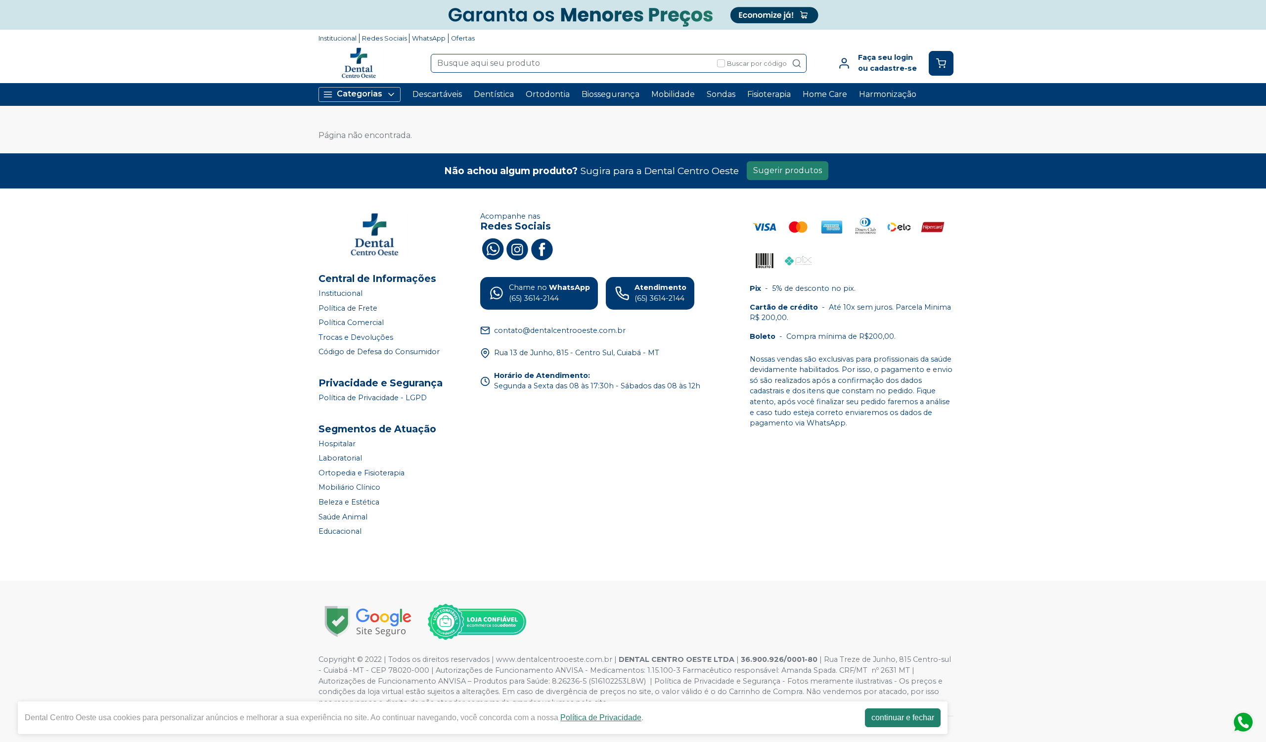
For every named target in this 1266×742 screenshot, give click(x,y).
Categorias (359, 93)
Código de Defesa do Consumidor (379, 352)
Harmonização (887, 94)
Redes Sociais (384, 38)
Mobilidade (673, 94)
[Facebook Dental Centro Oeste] (542, 247)
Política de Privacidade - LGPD (372, 397)
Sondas (721, 94)
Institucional (337, 38)
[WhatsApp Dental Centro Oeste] (492, 247)
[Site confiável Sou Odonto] (476, 622)
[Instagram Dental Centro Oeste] (517, 247)
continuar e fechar (902, 717)
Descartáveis (437, 94)
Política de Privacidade (600, 717)
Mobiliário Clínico (349, 487)
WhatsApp (429, 38)
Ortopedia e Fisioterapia (361, 472)
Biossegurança (610, 94)
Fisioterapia (769, 94)
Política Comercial (351, 322)
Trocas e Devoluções (355, 337)
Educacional (340, 531)
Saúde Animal (342, 516)
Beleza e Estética (348, 502)
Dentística (494, 94)
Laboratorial (340, 458)
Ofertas (463, 38)
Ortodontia (548, 94)
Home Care (825, 94)
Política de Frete (347, 308)
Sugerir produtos (787, 170)
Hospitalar (337, 443)
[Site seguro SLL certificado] (367, 621)
